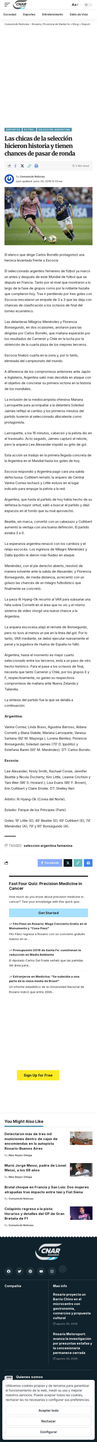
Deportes (13, 129)
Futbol (29, 129)
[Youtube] (41, 1271)
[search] (66, 4)
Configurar (48, 1432)
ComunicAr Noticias (32, 176)
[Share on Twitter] (22, 165)
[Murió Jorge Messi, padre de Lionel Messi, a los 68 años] (81, 1169)
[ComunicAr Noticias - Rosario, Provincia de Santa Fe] (20, 4)
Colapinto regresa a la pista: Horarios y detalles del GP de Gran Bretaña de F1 (34, 1214)
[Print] (36, 165)
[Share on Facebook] (15, 165)
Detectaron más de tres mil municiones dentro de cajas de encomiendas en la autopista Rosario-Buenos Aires (31, 1141)
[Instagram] (52, 1271)
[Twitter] (19, 1271)
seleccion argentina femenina (48, 845)
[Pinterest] (30, 1271)
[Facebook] (9, 1271)
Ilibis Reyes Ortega (20, 1155)
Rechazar (48, 1421)
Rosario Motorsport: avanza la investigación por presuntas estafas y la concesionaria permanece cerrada (72, 1343)
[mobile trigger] (8, 4)
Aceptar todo (49, 1410)
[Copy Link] (29, 165)
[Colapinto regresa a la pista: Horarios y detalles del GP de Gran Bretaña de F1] (81, 1213)
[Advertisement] (48, 76)
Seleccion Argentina (54, 129)
